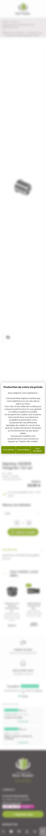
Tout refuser (8, 449)
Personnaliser (23, 449)
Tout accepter (37, 449)
